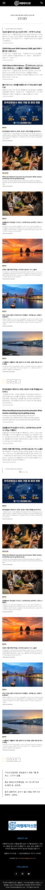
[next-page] (18, 381)
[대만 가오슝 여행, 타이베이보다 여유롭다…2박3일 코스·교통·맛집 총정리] (22, 296)
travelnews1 (7, 405)
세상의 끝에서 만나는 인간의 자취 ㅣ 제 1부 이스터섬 (21, 32)
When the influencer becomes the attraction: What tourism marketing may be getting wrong (22, 177)
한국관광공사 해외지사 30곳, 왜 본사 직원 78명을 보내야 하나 (21, 131)
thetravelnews (9, 462)
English (5, 173)
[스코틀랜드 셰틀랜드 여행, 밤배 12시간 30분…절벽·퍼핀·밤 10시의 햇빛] (22, 343)
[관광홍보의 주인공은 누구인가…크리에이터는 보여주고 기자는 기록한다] (22, 203)
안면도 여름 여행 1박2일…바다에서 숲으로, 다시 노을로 (22, 449)
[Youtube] (28, 874)
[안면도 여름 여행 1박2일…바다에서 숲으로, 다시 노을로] (22, 251)
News (4, 127)
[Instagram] (22, 874)
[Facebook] (16, 874)
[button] (4, 3)
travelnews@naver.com (27, 858)
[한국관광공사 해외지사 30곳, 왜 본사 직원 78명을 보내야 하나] (22, 112)
